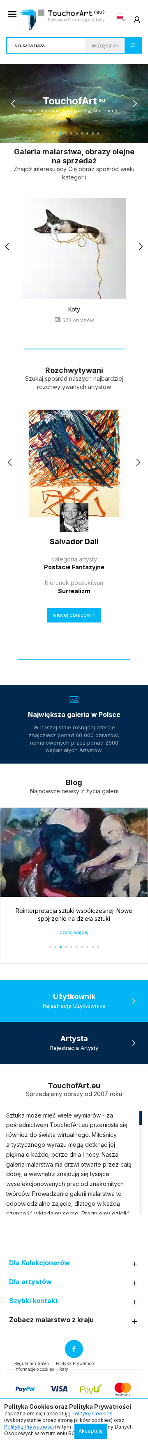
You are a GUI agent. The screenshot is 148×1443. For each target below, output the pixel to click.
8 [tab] (87, 133)
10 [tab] (98, 133)
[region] (74, 1162)
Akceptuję (91, 1431)
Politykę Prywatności (29, 1427)
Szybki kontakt (33, 1301)
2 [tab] (55, 133)
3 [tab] (61, 133)
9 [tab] (93, 133)
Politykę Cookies (92, 1413)
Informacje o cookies (34, 1369)
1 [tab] (50, 133)
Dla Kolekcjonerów (39, 1263)
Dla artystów (30, 1282)
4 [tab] (66, 133)
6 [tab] (77, 133)
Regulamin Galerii (32, 1363)
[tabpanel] (74, 103)
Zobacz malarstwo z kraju (51, 1320)
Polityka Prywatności (76, 1363)
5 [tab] (71, 133)
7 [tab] (82, 133)
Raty (63, 1369)
